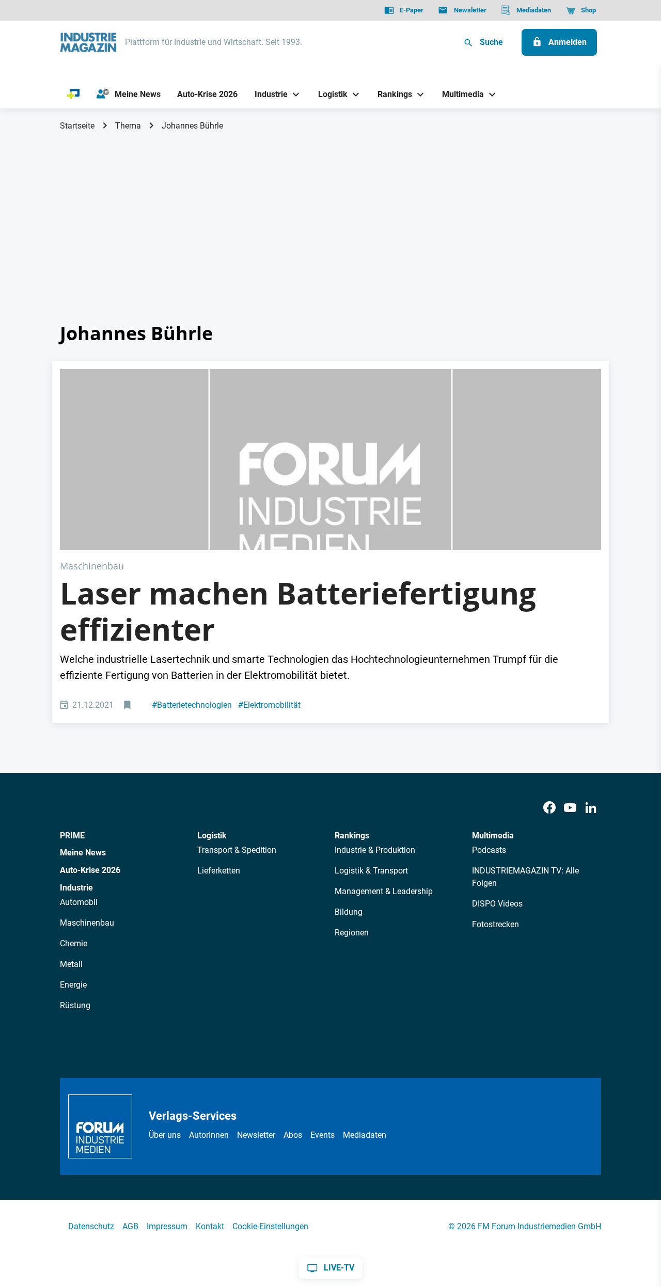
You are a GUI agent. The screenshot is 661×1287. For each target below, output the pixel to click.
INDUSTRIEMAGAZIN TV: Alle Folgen (525, 877)
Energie (73, 985)
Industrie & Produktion (375, 850)
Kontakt (210, 1226)
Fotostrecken (495, 924)
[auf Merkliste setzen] (128, 705)
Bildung (349, 912)
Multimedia (493, 835)
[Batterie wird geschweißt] (330, 459)
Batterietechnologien (192, 705)
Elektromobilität (269, 705)
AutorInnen (209, 1135)
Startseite (77, 126)
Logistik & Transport (371, 871)
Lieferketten (218, 871)
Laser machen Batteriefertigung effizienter (298, 611)
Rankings (352, 835)
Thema (128, 126)
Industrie (76, 888)
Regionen (352, 933)
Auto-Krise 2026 (90, 870)
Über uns (165, 1135)
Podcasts (489, 850)
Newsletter (256, 1135)
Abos (293, 1135)
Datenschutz (91, 1226)
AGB (130, 1226)
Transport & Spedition (236, 850)
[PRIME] (73, 94)
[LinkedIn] (591, 808)
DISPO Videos (497, 904)
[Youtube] (570, 808)
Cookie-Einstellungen (270, 1226)
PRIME (72, 835)
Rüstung (75, 1005)
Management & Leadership (384, 891)
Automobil (79, 902)
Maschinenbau (87, 923)
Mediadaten (364, 1135)
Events (322, 1135)
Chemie (73, 943)
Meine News (83, 852)
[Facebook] (549, 808)
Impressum (167, 1226)
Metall (71, 964)
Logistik (212, 835)
